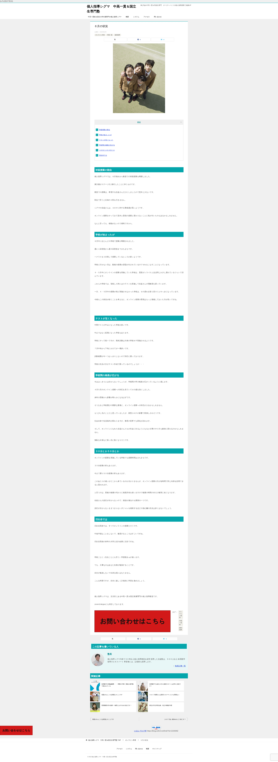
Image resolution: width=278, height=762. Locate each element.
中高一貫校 (180, 622)
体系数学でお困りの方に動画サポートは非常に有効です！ (165, 685)
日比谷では (103, 155)
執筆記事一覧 (180, 666)
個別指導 (117, 35)
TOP (104, 740)
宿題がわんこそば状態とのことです (112, 694)
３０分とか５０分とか (107, 150)
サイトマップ (156, 749)
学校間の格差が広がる (107, 145)
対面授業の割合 (104, 130)
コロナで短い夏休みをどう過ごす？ (175, 719)
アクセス (147, 17)
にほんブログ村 (140, 731)
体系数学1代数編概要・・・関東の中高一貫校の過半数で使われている (118, 685)
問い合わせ (158, 17)
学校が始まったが (105, 135)
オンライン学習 (100, 35)
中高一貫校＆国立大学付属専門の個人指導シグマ (104, 17)
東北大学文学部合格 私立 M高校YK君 (160, 705)
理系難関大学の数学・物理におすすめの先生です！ (117, 705)
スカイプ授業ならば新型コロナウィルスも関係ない (164, 694)
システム (136, 17)
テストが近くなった (106, 140)
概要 (127, 17)
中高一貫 (109, 35)
